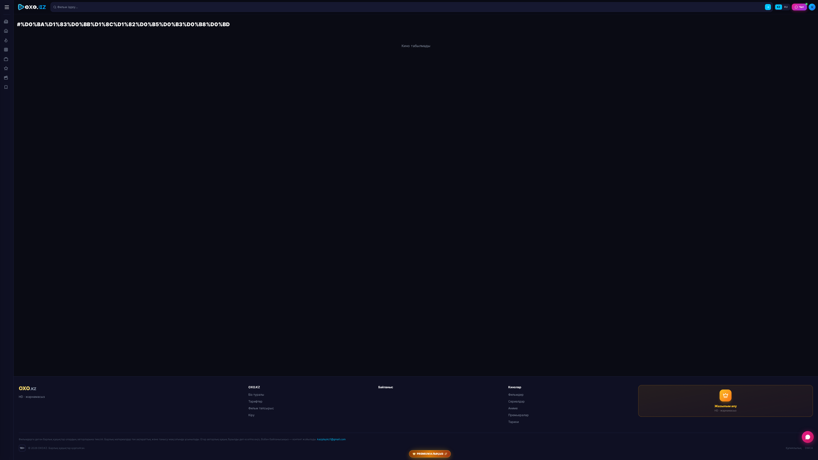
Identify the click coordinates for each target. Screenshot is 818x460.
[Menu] (7, 7)
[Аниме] (6, 68)
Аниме (513, 408)
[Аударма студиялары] (6, 21)
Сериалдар (516, 401)
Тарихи (513, 422)
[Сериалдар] (6, 59)
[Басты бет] (6, 31)
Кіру (251, 415)
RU (786, 7)
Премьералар (518, 415)
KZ (778, 7)
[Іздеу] (768, 7)
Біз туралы (256, 394)
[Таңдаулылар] (6, 87)
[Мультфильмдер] (6, 77)
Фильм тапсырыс (261, 408)
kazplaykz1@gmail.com (331, 439)
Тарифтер (255, 401)
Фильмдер (516, 394)
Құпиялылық (794, 448)
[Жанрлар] (6, 49)
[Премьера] (6, 40)
